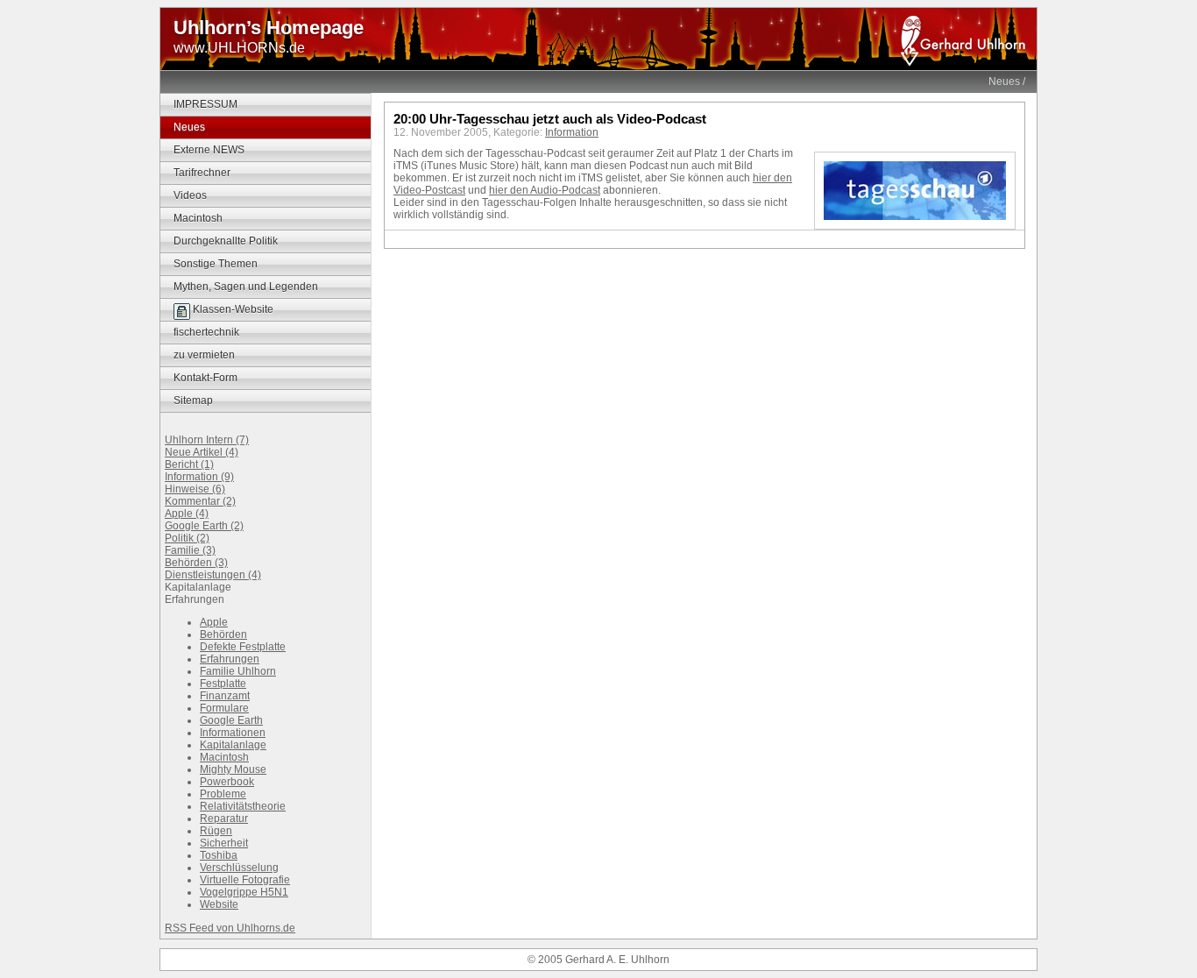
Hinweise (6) (195, 489)
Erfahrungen (229, 659)
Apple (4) (187, 513)
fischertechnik (206, 332)
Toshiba (218, 855)
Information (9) (199, 477)
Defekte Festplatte (243, 647)
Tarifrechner (202, 173)
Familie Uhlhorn (238, 671)
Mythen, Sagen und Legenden (246, 286)
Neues (1004, 81)
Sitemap (193, 400)
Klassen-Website (231, 309)
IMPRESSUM (205, 104)
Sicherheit (224, 843)
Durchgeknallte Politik (226, 241)
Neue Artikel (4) (201, 452)
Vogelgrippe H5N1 (244, 892)
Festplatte (223, 683)
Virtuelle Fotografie (245, 880)
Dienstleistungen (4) (213, 575)
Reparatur (224, 818)
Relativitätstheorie (243, 806)
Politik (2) (187, 538)
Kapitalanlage (233, 745)
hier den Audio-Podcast (544, 190)
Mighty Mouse (233, 769)
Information (571, 132)
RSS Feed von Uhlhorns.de (230, 928)
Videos (190, 195)
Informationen (233, 732)
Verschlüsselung (239, 867)
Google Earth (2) (204, 526)
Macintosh (198, 218)
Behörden (223, 634)
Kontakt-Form (205, 378)
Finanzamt (225, 696)
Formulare (224, 708)
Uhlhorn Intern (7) (207, 440)
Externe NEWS (209, 150)
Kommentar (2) (200, 501)
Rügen (216, 831)
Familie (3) (190, 550)
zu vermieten (204, 355)
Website (219, 904)
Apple (214, 622)
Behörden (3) (196, 562)
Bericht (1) (189, 464)
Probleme (223, 794)
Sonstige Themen (216, 264)
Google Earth (231, 720)
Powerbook (227, 782)
